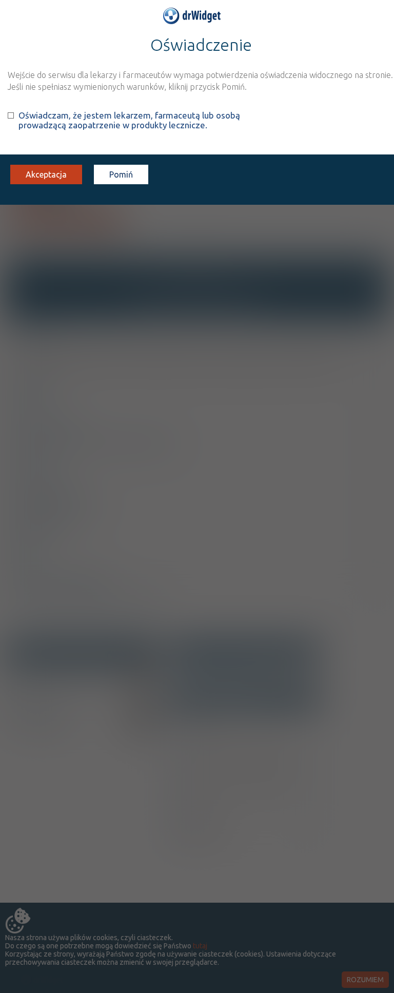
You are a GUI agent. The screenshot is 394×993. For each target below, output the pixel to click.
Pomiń (121, 174)
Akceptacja (46, 174)
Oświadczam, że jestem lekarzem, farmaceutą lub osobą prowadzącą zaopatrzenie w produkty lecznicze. (129, 120)
